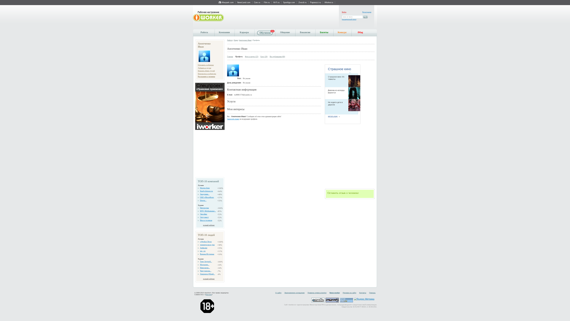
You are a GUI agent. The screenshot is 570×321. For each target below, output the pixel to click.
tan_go (203, 251)
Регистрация (366, 12)
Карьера (244, 32)
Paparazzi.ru (315, 2)
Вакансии (305, 32)
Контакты (362, 293)
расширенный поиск (349, 19)
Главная (230, 57)
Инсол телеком (206, 220)
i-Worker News (206, 241)
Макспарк (209, 294)
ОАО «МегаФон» (207, 197)
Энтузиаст (204, 217)
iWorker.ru (328, 2)
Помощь (372, 293)
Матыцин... (204, 264)
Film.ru (267, 2)
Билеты (324, 32)
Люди (236, 40)
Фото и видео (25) (251, 57)
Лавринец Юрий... (207, 274)
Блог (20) (264, 57)
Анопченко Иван (245, 40)
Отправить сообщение (206, 65)
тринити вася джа (207, 245)
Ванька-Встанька (207, 254)
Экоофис (203, 214)
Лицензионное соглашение (294, 293)
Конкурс (342, 32)
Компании (224, 32)
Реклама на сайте (349, 293)
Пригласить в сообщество (207, 74)
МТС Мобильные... (208, 211)
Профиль (239, 57)
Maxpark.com (228, 2)
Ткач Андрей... (206, 261)
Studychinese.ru (206, 191)
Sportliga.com (289, 2)
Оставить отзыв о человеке (343, 192)
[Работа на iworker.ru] (208, 16)
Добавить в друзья (204, 68)
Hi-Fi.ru (276, 2)
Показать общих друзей (206, 71)
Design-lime (205, 188)
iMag (360, 32)
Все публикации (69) (277, 57)
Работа (204, 32)
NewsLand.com (243, 2)
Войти (344, 12)
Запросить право (233, 119)
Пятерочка (204, 208)
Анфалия (203, 248)
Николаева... (205, 268)
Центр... (203, 200)
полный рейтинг (209, 225)
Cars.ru (257, 2)
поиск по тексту (348, 17)
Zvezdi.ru (303, 2)
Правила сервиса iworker (317, 293)
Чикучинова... (205, 271)
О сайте (278, 293)
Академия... (204, 194)
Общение (285, 32)
